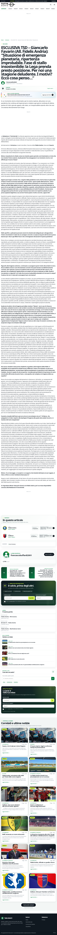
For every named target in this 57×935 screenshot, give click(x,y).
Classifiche (16, 682)
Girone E (32, 8)
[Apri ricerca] (50, 4)
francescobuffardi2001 (12, 82)
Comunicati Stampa (30, 924)
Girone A (10, 8)
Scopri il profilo (49, 554)
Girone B (15, 8)
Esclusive (7, 40)
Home (2, 40)
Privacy (43, 919)
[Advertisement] (28, 24)
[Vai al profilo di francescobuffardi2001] (6, 554)
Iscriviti (31, 598)
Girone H (48, 8)
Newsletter (54, 1)
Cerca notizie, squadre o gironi (8, 675)
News (4, 682)
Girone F (37, 8)
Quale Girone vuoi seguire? (41, 595)
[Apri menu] (54, 4)
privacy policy (12, 601)
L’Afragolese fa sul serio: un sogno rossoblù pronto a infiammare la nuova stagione (28, 1)
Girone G (42, 8)
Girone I (53, 8)
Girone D (26, 8)
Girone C (21, 8)
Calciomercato (9, 682)
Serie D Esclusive (12, 544)
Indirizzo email (7, 595)
